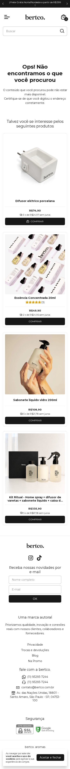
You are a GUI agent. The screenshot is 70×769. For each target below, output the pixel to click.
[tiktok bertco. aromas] (39, 558)
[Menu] (8, 17)
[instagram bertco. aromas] (30, 558)
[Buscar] (62, 31)
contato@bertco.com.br (37, 687)
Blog (35, 655)
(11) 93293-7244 (37, 677)
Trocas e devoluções (35, 650)
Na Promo (35, 661)
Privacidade (35, 644)
